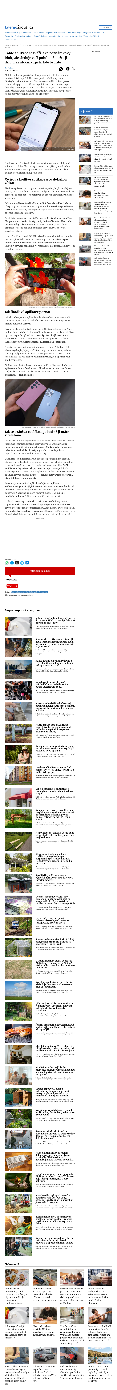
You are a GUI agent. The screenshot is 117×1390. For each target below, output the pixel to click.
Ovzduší (78, 36)
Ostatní (37, 36)
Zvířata (44, 36)
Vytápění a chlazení (55, 36)
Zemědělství (94, 36)
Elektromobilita (59, 32)
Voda (72, 36)
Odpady (29, 36)
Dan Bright (9, 68)
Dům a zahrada (38, 32)
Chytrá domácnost (24, 32)
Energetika (87, 32)
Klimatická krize (98, 32)
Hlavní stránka (10, 32)
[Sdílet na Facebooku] (68, 69)
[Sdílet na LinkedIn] (27, 562)
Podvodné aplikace (17, 592)
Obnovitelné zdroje (74, 32)
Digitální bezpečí (31, 592)
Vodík (86, 36)
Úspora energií (10, 40)
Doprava (49, 32)
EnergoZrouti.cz (11, 45)
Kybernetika (43, 592)
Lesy (66, 36)
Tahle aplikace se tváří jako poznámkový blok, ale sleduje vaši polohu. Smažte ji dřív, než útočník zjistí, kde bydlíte (57, 46)
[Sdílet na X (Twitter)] (73, 69)
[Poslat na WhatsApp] (61, 69)
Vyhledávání (105, 27)
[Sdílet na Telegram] (22, 562)
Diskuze (13, 580)
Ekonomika (9, 36)
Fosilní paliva (20, 36)
